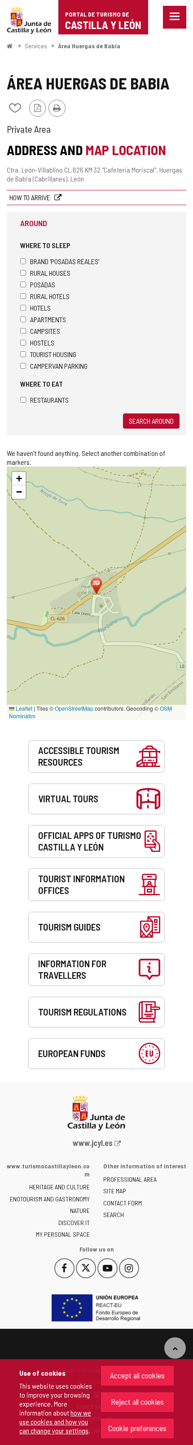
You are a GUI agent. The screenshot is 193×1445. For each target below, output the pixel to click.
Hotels (40, 307)
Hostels (42, 342)
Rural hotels (50, 296)
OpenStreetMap (74, 708)
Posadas (42, 284)
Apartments (48, 319)
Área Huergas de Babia (89, 46)
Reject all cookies (137, 1402)
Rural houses (50, 273)
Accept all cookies (137, 1375)
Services (36, 46)
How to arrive (30, 197)
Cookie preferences (137, 1428)
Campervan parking (59, 366)
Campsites (45, 331)
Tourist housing (53, 354)
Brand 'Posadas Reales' (64, 261)
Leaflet (23, 708)
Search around (151, 421)
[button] (19, 478)
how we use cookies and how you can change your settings (55, 1421)
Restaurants (49, 400)
